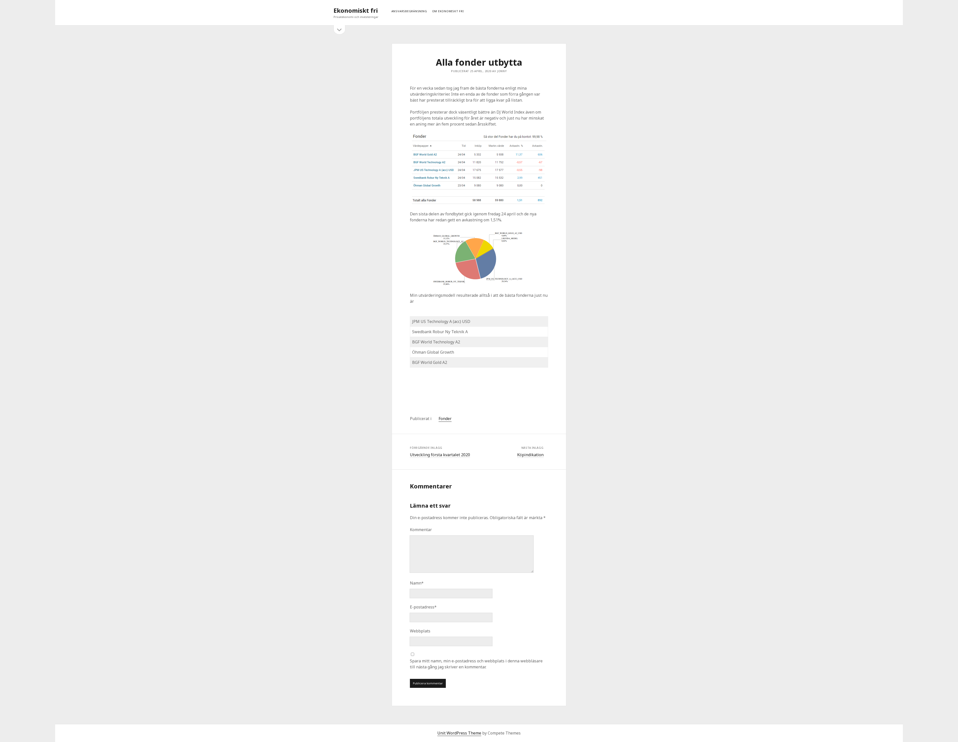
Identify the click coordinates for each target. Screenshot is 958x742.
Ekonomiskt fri (356, 10)
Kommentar (421, 529)
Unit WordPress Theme (459, 733)
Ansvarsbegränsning (409, 11)
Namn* (417, 583)
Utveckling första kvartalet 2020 (440, 454)
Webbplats (420, 631)
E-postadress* (423, 607)
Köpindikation (530, 454)
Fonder (445, 418)
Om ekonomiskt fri (448, 11)
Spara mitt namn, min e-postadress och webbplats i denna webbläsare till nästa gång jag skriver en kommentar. (476, 664)
